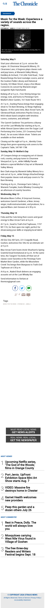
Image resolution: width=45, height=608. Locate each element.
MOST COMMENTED (8, 517)
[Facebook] (15, 288)
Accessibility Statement (22, 600)
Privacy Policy (36, 598)
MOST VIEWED (6, 456)
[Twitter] (22, 288)
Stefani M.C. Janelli (8, 28)
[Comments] (29, 288)
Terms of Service (24, 598)
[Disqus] (22, 334)
